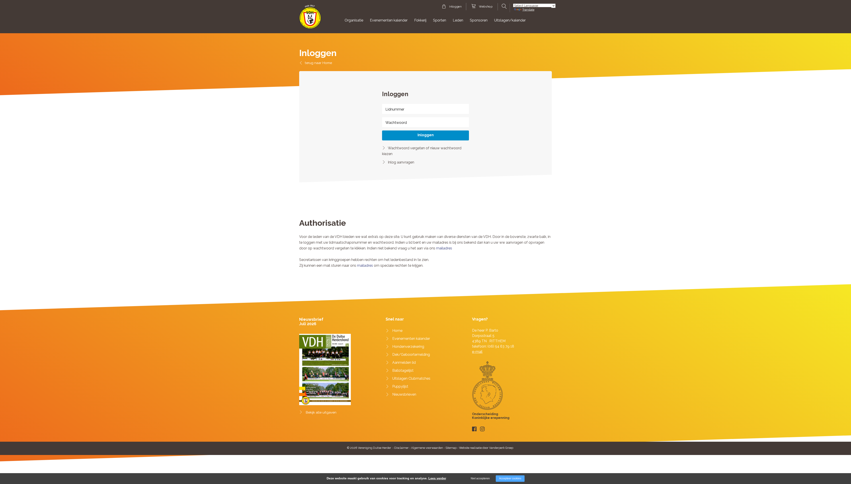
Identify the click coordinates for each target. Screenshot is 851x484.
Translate (528, 9)
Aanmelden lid (404, 362)
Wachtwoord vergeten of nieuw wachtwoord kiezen (421, 151)
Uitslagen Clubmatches (411, 378)
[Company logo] (310, 19)
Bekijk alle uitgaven (321, 412)
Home (327, 63)
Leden (458, 20)
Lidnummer (394, 109)
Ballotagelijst (403, 370)
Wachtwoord (396, 123)
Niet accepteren (480, 478)
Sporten (439, 20)
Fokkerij (420, 20)
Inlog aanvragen (401, 162)
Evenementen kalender (389, 20)
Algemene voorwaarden (427, 447)
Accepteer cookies (510, 478)
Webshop (485, 6)
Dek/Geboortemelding (411, 354)
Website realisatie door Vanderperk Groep (486, 447)
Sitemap (451, 447)
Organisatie (354, 20)
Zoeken (504, 6)
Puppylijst (400, 386)
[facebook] (474, 429)
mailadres (444, 248)
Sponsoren (479, 20)
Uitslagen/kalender (510, 20)
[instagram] (482, 429)
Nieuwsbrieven (404, 394)
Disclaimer (401, 447)
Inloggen (455, 6)
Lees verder (437, 478)
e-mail (477, 352)
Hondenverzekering (408, 346)
